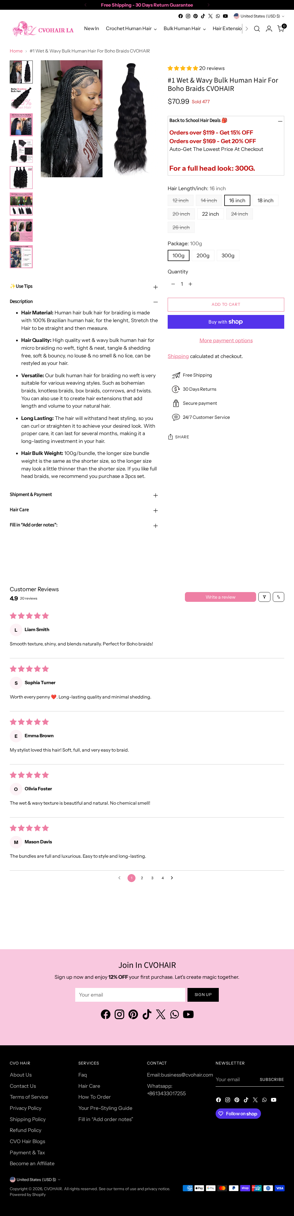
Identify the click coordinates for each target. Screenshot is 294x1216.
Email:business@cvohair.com (180, 1075)
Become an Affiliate (32, 1163)
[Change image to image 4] (21, 151)
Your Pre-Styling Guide (105, 1108)
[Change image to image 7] (21, 230)
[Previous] (85, 5)
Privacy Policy (25, 1108)
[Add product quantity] (190, 283)
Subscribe (272, 1079)
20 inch (181, 214)
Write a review (220, 597)
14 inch (209, 200)
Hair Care (89, 1086)
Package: (185, 243)
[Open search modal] (257, 28)
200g (203, 255)
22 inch (210, 214)
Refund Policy (25, 1130)
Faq (82, 1075)
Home (16, 51)
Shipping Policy (28, 1119)
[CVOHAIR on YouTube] (225, 16)
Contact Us (23, 1086)
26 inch (181, 227)
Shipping (178, 356)
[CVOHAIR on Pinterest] (195, 16)
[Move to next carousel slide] (279, 929)
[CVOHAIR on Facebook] (180, 16)
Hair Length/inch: (197, 188)
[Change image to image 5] (21, 177)
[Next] (208, 5)
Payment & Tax (27, 1152)
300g (228, 255)
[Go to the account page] (269, 28)
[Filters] (264, 597)
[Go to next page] (173, 878)
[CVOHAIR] (43, 28)
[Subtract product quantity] (173, 283)
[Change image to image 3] (21, 124)
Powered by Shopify (28, 1194)
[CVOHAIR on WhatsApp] (217, 16)
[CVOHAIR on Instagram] (188, 16)
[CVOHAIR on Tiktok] (203, 16)
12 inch (181, 200)
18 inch (266, 200)
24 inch (239, 214)
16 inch (237, 200)
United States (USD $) (260, 16)
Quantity (178, 272)
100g (179, 255)
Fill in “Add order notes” (105, 1119)
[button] (183, 68)
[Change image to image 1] (21, 72)
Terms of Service (29, 1097)
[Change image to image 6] (21, 203)
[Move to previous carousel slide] (266, 930)
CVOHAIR (53, 1188)
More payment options (226, 340)
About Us (21, 1075)
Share (182, 437)
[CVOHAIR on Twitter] (210, 16)
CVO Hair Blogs (27, 1141)
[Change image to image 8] (21, 256)
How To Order (94, 1097)
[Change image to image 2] (21, 98)
